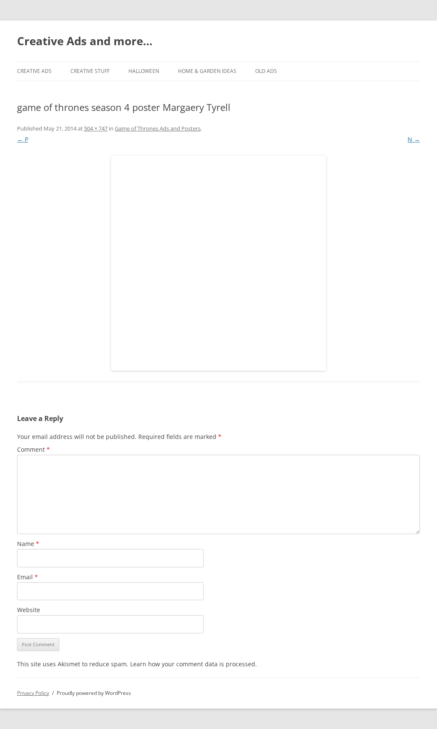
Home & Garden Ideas (207, 71)
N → (414, 139)
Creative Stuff (90, 71)
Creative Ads (34, 71)
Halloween (143, 71)
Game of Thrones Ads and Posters (158, 128)
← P (22, 139)
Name (28, 544)
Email (27, 577)
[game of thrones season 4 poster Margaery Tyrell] (218, 263)
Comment (33, 449)
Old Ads (266, 71)
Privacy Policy (33, 693)
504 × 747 (96, 128)
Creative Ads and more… (84, 41)
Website (28, 610)
